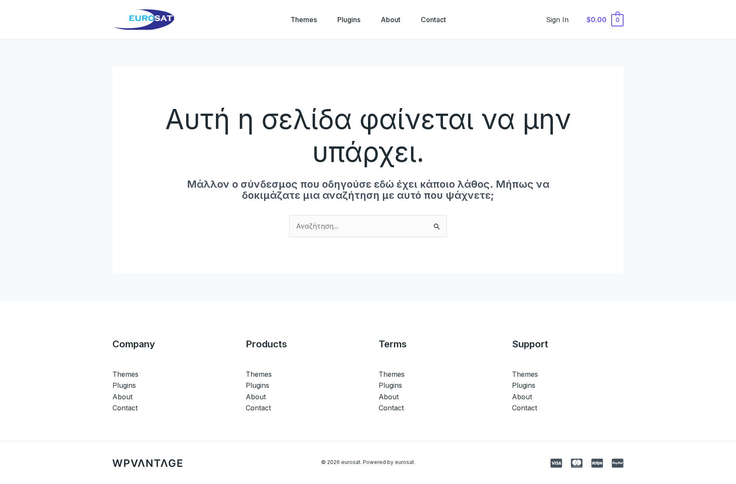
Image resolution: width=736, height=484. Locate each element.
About (390, 19)
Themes (303, 19)
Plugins (348, 19)
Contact (433, 19)
